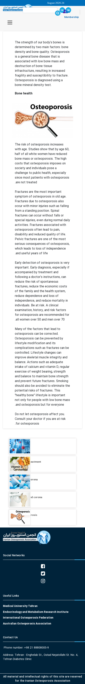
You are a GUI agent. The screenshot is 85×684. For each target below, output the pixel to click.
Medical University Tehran (20, 606)
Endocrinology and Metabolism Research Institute (35, 612)
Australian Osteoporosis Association (27, 624)
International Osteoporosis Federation (28, 618)
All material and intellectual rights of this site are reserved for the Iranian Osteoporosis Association (42, 679)
